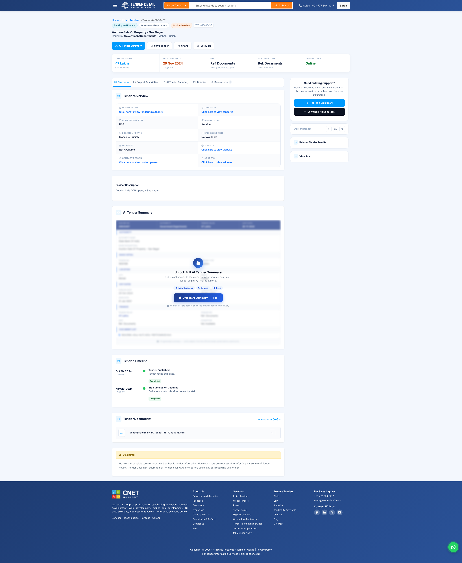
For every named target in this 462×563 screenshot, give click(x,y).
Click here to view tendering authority (141, 111)
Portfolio (145, 517)
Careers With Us (201, 514)
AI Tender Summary (130, 45)
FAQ (195, 528)
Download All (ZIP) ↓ (269, 419)
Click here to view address (216, 162)
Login (343, 5)
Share (184, 45)
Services (116, 517)
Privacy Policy (264, 549)
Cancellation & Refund (204, 519)
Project (237, 505)
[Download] (272, 433)
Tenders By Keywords (285, 510)
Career (156, 517)
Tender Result (240, 510)
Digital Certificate (242, 514)
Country (278, 514)
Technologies (131, 517)
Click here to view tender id (217, 111)
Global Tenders (241, 500)
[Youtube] (340, 512)
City (276, 500)
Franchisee (198, 510)
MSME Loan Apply (242, 533)
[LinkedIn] (335, 129)
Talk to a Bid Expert (321, 102)
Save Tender (161, 45)
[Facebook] (329, 129)
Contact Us (198, 523)
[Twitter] (332, 512)
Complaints (198, 505)
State (276, 496)
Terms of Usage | (246, 549)
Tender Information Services (247, 523)
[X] (342, 129)
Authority (278, 505)
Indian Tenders (175, 5)
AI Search (283, 5)
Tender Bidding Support (245, 528)
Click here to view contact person (138, 162)
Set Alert (206, 45)
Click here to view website (216, 149)
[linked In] (324, 512)
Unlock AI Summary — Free (200, 297)
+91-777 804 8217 (324, 496)
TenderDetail (253, 553)
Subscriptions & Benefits (205, 496)
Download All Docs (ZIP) (321, 111)
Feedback (198, 500)
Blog (276, 519)
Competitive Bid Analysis (245, 519)
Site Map (278, 523)
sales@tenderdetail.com (327, 500)
